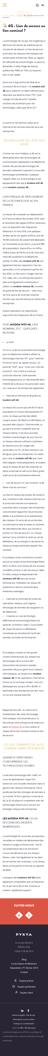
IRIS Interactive (30, 1028)
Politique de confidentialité (23, 1024)
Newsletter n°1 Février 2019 (24, 967)
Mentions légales (18, 1015)
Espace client (26, 992)
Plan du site (30, 1015)
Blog (19, 15)
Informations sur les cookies (23, 1019)
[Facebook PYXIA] (29, 915)
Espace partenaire (26, 986)
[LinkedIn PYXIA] (19, 915)
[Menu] (5, 5)
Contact (24, 972)
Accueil (12, 15)
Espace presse (26, 980)
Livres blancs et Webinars (24, 963)
